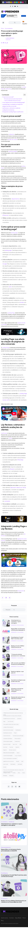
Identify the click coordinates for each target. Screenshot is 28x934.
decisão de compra (12, 139)
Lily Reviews (8, 89)
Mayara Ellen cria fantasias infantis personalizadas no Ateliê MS (11, 850)
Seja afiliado (18, 918)
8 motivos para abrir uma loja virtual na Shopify (12, 715)
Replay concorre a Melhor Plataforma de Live (17, 646)
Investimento (17, 741)
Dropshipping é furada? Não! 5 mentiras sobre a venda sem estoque (14, 875)
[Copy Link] (7, 43)
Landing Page (11, 313)
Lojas (20, 744)
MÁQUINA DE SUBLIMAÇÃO (8, 752)
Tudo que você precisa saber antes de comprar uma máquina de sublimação (13, 770)
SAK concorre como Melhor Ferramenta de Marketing (18, 663)
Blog (2, 920)
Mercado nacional (12, 750)
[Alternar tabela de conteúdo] (23, 95)
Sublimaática (12, 764)
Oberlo (18, 752)
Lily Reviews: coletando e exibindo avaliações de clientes (11, 109)
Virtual (23, 772)
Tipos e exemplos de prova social (12, 100)
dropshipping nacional (7, 732)
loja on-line (15, 744)
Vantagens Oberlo (6, 772)
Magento (5, 750)
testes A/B (6, 400)
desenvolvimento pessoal (8, 730)
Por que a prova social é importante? (13, 98)
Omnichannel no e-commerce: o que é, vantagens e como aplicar (11, 824)
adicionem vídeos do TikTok (18, 487)
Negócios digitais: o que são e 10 (17, 672)
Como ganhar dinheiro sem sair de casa (10, 724)
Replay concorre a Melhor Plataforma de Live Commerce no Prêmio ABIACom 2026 (13, 901)
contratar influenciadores (8, 727)
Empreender (21, 591)
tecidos (4, 767)
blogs (4, 721)
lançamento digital (6, 744)
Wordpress (11, 775)
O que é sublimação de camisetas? (10, 758)
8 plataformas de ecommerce (9, 718)
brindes (22, 302)
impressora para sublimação (18, 735)
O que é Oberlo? (18, 755)
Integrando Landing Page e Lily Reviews (12, 112)
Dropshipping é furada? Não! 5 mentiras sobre (17, 638)
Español (24, 23)
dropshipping (18, 730)
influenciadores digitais (7, 741)
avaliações (11, 134)
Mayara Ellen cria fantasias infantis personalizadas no (18, 629)
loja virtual (5, 747)
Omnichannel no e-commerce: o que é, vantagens (16, 621)
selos (10, 286)
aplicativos (19, 718)
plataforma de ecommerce (8, 761)
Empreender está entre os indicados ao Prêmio (18, 697)
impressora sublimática (7, 738)
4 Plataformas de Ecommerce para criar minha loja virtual (13, 713)
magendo (17, 747)
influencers (6, 215)
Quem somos (4, 918)
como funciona (10, 721)
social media (5, 764)
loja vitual (11, 747)
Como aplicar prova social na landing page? (13, 102)
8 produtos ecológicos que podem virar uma (18, 680)
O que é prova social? (8, 97)
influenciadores (17, 738)
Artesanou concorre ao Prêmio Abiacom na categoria (17, 690)
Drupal (15, 732)
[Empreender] (10, 11)
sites (22, 761)
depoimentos (15, 199)
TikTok (10, 438)
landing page (14, 232)
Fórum (24, 918)
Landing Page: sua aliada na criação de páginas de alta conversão (12, 105)
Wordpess (5, 775)
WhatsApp (20, 460)
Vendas (14, 772)
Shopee (12, 469)
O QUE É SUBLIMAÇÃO (7, 755)
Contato (11, 918)
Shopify (17, 761)
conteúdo (7, 501)
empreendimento (6, 735)
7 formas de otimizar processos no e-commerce (18, 655)
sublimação (20, 764)
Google (5, 264)
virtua (19, 772)
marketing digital (12, 151)
